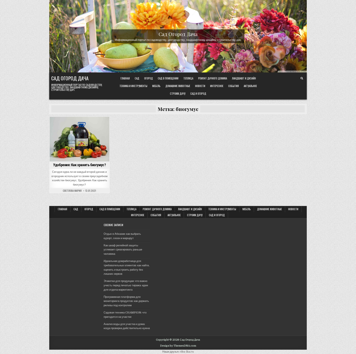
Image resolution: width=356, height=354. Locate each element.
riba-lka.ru (187, 351)
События (233, 86)
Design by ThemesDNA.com (178, 345)
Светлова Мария (72, 190)
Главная (125, 78)
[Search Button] (301, 78)
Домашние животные (177, 86)
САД (137, 78)
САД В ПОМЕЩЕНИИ (168, 78)
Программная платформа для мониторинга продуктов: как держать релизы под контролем (126, 301)
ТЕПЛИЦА (188, 78)
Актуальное (250, 86)
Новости (200, 86)
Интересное (216, 86)
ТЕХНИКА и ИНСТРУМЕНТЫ (133, 86)
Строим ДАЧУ (177, 93)
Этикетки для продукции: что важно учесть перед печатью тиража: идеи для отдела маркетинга (126, 285)
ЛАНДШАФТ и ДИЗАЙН (244, 78)
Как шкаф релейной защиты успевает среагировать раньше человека (123, 250)
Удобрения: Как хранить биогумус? (79, 165)
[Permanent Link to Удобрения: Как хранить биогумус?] (79, 139)
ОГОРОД (148, 78)
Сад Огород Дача (178, 33)
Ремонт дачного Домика (212, 78)
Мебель (156, 86)
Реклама (86, 124)
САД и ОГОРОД (198, 93)
